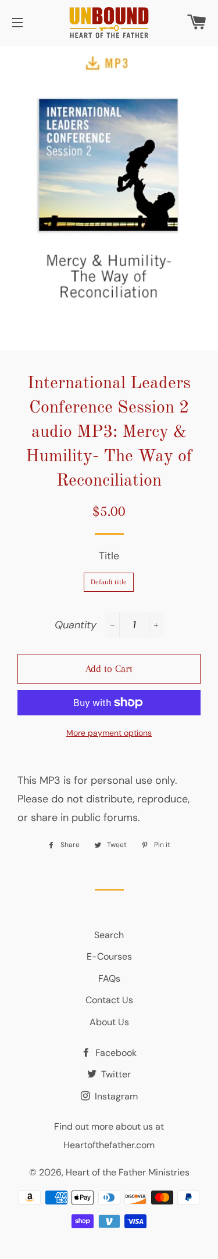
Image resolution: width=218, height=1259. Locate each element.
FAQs (109, 978)
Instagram (115, 1096)
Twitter (115, 1074)
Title (109, 556)
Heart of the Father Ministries (128, 1172)
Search (109, 935)
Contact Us (109, 1000)
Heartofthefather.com (109, 1145)
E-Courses (109, 956)
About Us (109, 1022)
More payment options (109, 733)
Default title (109, 582)
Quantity (76, 625)
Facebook (115, 1053)
